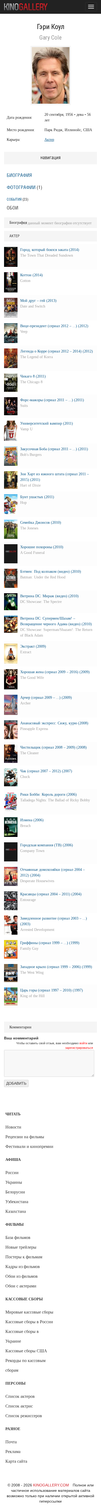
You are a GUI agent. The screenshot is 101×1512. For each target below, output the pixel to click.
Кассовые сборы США (26, 1351)
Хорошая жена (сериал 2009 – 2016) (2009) (55, 672)
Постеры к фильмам (23, 1257)
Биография (19, 175)
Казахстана (15, 1211)
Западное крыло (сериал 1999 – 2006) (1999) (56, 967)
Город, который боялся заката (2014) (49, 250)
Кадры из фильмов (22, 1266)
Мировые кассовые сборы (29, 1312)
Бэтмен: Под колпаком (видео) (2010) (50, 572)
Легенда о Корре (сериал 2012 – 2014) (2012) (56, 351)
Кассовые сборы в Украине (22, 1336)
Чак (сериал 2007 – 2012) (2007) (46, 771)
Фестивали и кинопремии (29, 1146)
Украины (13, 1182)
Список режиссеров (23, 1415)
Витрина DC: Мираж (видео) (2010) (49, 596)
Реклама (12, 1451)
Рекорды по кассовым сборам (25, 1365)
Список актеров (20, 1396)
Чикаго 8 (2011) (33, 376)
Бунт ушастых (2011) (37, 497)
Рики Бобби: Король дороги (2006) (48, 794)
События (14, 199)
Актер (49, 140)
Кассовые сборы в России (29, 1321)
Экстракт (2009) (33, 646)
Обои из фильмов (21, 1276)
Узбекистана (16, 1201)
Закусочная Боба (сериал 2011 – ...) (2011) (54, 449)
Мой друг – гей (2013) (38, 301)
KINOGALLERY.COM (51, 1485)
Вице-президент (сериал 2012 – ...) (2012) (54, 326)
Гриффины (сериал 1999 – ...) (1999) (49, 943)
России (12, 1172)
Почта (11, 1442)
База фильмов (17, 1237)
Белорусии (15, 1192)
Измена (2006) (32, 820)
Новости (13, 1127)
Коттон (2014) (31, 275)
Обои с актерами (20, 1286)
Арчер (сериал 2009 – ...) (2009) (46, 698)
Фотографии (21, 188)
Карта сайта (16, 1461)
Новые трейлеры (20, 1247)
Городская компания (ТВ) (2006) (46, 845)
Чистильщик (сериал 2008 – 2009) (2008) (53, 747)
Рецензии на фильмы (24, 1136)
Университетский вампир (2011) (46, 423)
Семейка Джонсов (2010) (40, 523)
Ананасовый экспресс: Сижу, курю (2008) (54, 723)
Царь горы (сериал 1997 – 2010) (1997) (51, 990)
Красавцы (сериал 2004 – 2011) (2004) (51, 894)
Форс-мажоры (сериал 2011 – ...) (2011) (52, 400)
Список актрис (19, 1406)
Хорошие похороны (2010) (41, 547)
